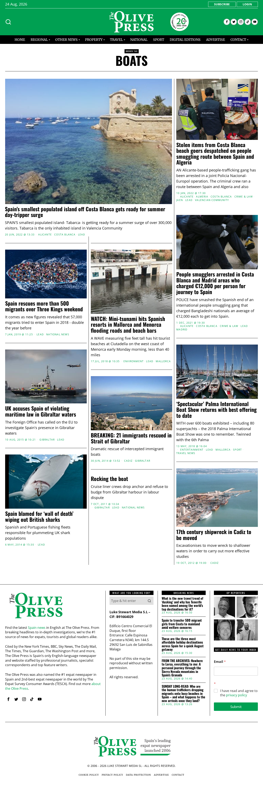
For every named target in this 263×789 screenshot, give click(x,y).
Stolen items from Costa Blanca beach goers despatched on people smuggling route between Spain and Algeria (215, 153)
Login (247, 4)
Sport (237, 449)
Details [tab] (132, 362)
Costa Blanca (64, 234)
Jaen (179, 200)
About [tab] (193, 362)
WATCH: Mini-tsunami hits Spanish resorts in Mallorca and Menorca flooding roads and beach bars (128, 324)
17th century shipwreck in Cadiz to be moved (213, 535)
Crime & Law (243, 196)
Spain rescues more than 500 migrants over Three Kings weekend (44, 306)
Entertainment (192, 449)
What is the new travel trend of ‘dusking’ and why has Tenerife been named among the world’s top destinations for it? (182, 604)
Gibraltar (142, 460)
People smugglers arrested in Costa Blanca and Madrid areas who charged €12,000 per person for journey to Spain (215, 283)
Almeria (202, 196)
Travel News (185, 453)
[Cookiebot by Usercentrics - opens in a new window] (201, 349)
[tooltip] (227, 22)
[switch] (108, 414)
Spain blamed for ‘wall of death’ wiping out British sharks (39, 516)
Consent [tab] (70, 362)
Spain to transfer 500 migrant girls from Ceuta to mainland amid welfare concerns (182, 624)
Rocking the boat (109, 479)
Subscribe (222, 4)
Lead (81, 234)
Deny (72, 434)
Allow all (191, 434)
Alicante (45, 234)
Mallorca (223, 449)
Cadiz (128, 460)
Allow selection (131, 434)
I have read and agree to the (239, 693)
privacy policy (236, 695)
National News (57, 334)
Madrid (181, 329)
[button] (149, 601)
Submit (236, 706)
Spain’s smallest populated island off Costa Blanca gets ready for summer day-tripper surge (85, 212)
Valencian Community (212, 200)
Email (220, 662)
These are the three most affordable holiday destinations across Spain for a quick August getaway (183, 644)
